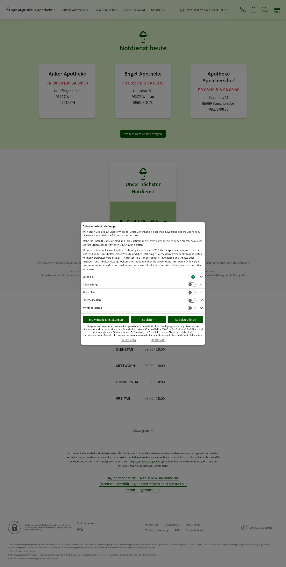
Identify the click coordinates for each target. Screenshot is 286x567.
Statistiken (89, 292)
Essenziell (88, 276)
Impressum (158, 339)
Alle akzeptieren (185, 319)
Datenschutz (128, 339)
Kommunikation (92, 307)
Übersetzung (90, 284)
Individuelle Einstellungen (106, 319)
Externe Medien (92, 300)
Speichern (148, 319)
